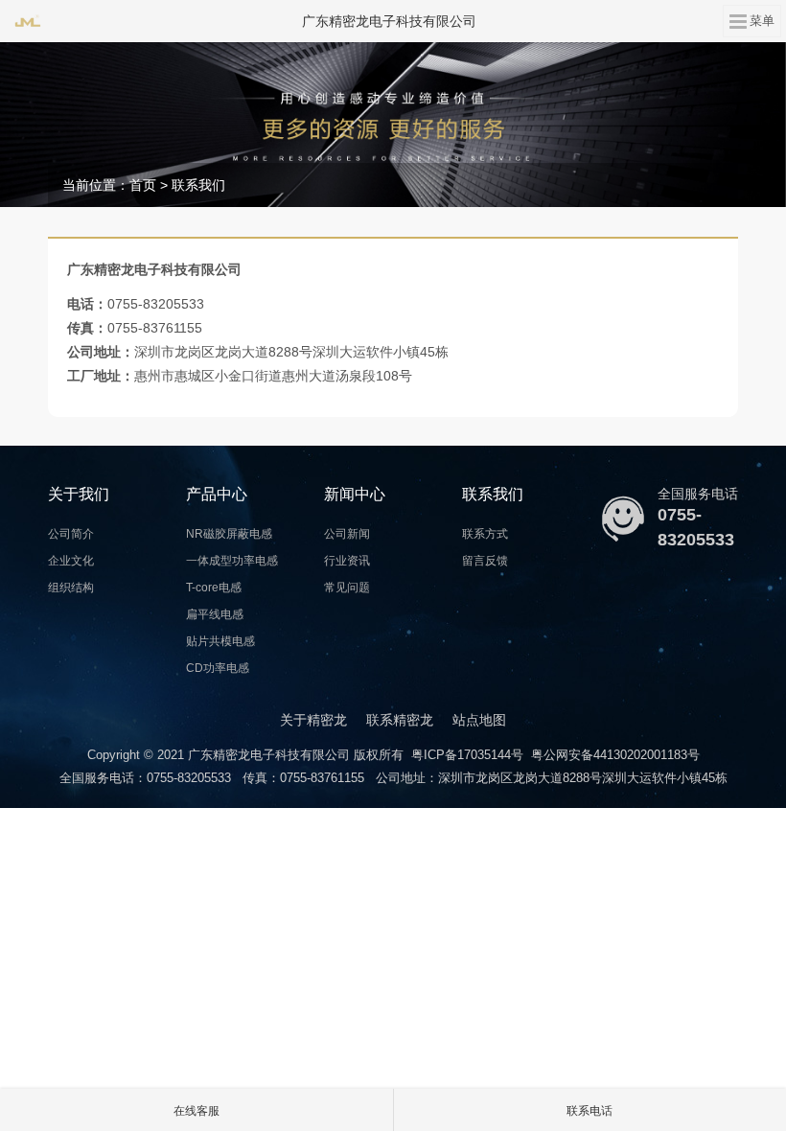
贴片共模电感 (220, 641)
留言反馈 (485, 560)
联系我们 (198, 185)
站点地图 (479, 719)
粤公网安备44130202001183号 (615, 755)
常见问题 (347, 587)
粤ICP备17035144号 (467, 755)
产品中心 (216, 494)
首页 (142, 185)
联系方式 (485, 534)
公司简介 (71, 534)
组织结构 (71, 587)
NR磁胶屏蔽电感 (229, 534)
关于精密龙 (313, 719)
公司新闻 (347, 534)
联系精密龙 (399, 719)
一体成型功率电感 (232, 560)
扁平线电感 (214, 614)
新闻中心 (354, 494)
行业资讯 (347, 560)
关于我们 (78, 494)
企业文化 (71, 560)
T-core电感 (214, 587)
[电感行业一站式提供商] (393, 124)
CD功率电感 (217, 668)
